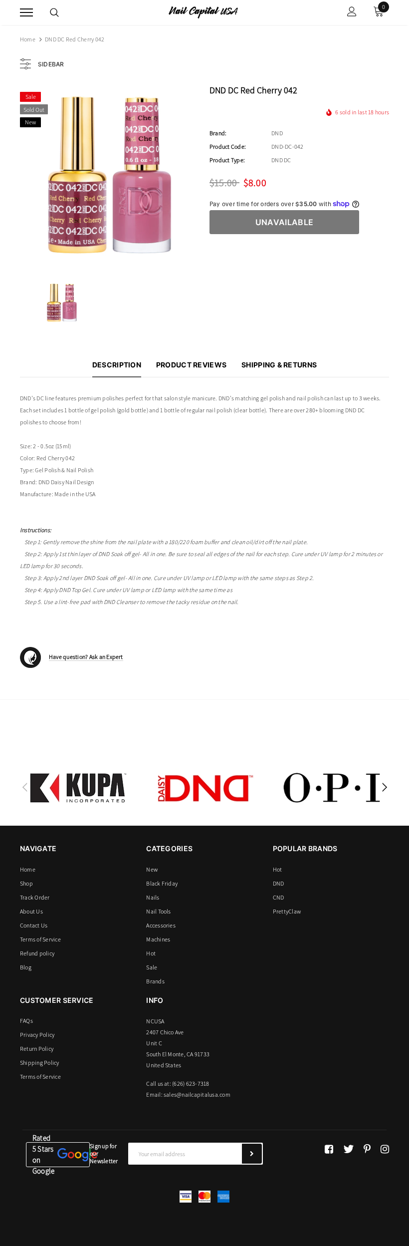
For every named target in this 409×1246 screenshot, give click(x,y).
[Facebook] (329, 1149)
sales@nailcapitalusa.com (197, 1094)
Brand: (217, 133)
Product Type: (227, 160)
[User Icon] (352, 12)
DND (277, 133)
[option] (110, 176)
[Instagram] (385, 1149)
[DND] (205, 788)
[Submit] (252, 1154)
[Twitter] (348, 1149)
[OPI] (331, 788)
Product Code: (227, 146)
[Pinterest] (367, 1149)
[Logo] (203, 11)
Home (27, 39)
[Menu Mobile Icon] (26, 12)
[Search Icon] (54, 12)
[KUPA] (78, 788)
